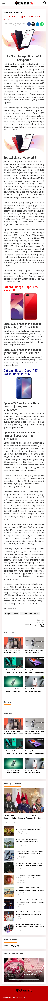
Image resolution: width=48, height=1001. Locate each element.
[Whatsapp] (42, 24)
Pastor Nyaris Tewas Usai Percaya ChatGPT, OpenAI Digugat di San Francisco (29, 865)
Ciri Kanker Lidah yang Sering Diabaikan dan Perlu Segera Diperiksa (28, 877)
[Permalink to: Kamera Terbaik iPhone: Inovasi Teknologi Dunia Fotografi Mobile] (34, 643)
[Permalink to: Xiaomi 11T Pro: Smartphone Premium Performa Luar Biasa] (34, 682)
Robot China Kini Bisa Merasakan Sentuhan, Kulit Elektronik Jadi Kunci (29, 853)
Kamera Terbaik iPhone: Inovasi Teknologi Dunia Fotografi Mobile (34, 652)
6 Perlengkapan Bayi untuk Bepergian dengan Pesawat (34, 623)
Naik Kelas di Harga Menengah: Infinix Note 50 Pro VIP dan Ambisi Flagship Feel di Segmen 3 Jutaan (13, 652)
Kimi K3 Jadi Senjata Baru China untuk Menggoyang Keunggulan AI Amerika (29, 913)
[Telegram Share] (37, 24)
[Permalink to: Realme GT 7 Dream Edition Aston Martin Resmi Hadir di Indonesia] (13, 662)
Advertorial (8, 25)
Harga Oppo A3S (11, 613)
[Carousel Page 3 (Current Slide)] (16, 979)
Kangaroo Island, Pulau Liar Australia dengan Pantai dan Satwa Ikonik (30, 889)
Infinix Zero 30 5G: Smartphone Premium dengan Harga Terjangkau (12, 690)
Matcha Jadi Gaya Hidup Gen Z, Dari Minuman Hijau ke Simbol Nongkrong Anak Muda (28, 828)
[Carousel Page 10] (37, 979)
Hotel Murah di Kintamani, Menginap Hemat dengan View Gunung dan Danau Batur (27, 840)
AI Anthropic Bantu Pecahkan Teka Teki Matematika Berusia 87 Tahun (30, 901)
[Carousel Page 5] (22, 979)
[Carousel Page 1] (10, 979)
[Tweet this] (33, 24)
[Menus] (4, 3)
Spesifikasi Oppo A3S (30, 613)
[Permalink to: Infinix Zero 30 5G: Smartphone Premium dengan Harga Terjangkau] (13, 682)
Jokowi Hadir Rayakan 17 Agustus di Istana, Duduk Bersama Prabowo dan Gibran (24, 817)
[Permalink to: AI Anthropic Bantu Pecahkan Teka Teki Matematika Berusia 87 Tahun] (9, 904)
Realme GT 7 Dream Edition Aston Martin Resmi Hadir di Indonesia (12, 671)
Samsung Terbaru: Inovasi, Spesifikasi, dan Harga (34, 671)
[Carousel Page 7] (28, 979)
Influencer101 (21, 997)
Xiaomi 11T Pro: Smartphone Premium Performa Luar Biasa (33, 690)
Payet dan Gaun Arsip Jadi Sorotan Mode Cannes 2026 (24, 972)
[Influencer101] (24, 2)
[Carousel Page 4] (19, 979)
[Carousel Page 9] (34, 979)
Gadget (15, 25)
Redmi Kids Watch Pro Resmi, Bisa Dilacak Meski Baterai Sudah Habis (30, 925)
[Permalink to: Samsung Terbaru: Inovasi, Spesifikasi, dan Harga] (34, 662)
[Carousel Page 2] (13, 979)
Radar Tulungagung (11, 945)
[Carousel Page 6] (25, 979)
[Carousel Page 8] (31, 979)
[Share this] (29, 24)
